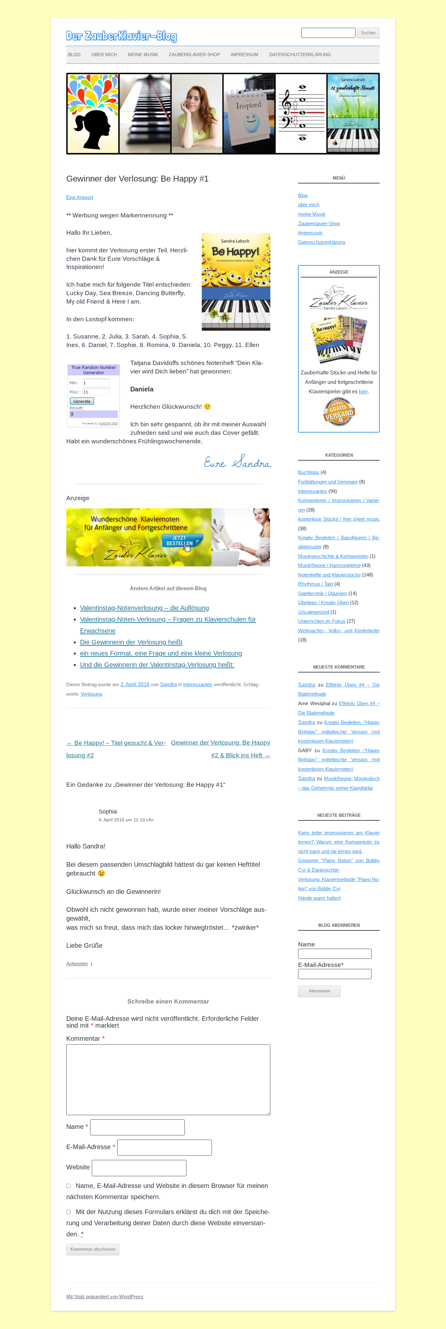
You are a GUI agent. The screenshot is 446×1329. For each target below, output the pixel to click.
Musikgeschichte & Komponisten (333, 556)
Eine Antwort (79, 197)
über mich (104, 54)
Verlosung (91, 694)
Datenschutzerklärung (300, 54)
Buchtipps (308, 472)
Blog (74, 54)
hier (363, 391)
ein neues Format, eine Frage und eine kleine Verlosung (161, 653)
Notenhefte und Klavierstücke (329, 574)
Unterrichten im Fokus (321, 621)
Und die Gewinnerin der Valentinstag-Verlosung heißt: (157, 664)
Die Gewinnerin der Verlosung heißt (131, 642)
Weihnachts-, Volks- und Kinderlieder (339, 630)
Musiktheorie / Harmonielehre (329, 565)
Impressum (244, 54)
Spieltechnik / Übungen (322, 593)
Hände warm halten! (319, 898)
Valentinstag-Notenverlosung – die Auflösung (144, 607)
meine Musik (143, 54)
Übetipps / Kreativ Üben (323, 602)
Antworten (77, 963)
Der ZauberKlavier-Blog (121, 35)
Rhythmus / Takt (315, 584)
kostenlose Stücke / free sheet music (339, 519)
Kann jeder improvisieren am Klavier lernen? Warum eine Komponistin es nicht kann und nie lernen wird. (339, 842)
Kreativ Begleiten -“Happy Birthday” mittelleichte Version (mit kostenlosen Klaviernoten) (339, 732)
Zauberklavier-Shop (194, 54)
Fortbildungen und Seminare (328, 481)
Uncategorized (313, 612)
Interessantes (197, 684)
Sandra (168, 684)
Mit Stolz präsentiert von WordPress (104, 1296)
